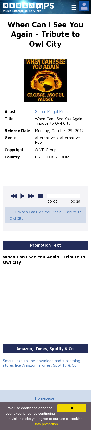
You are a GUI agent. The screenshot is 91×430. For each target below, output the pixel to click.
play (22, 196)
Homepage (44, 398)
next (31, 195)
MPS (45, 5)
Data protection (45, 424)
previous (13, 195)
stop (40, 195)
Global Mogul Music (52, 111)
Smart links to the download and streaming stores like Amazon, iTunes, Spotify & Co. (41, 362)
